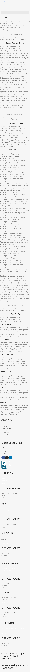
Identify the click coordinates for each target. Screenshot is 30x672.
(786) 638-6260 (5, 602)
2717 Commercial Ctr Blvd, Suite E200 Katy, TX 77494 (10, 509)
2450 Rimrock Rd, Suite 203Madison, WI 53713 (8, 479)
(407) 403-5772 (5, 633)
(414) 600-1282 (5, 543)
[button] (15, 12)
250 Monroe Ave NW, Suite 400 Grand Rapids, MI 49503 (9, 569)
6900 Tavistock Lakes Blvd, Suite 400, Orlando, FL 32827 (13, 629)
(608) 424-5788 (5, 483)
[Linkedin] (10, 457)
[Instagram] (7, 457)
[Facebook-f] (3, 457)
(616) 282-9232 (5, 573)
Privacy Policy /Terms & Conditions (14, 666)
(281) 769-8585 (5, 514)
